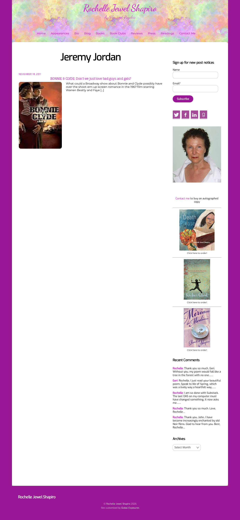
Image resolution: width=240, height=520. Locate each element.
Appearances (60, 33)
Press (151, 33)
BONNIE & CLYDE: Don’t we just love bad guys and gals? (90, 78)
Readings (167, 33)
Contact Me (187, 33)
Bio (76, 33)
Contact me (183, 198)
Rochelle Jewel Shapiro (118, 503)
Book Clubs (118, 33)
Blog (87, 33)
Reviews (137, 33)
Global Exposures (130, 507)
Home (41, 33)
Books (100, 33)
